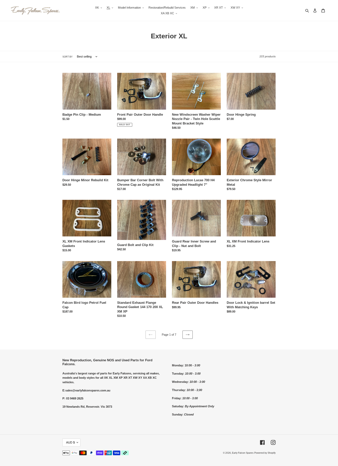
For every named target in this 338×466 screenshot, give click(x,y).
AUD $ (70, 442)
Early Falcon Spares (243, 453)
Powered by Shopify (265, 453)
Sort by (67, 56)
